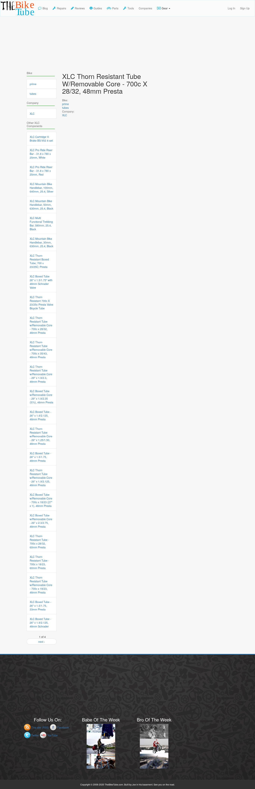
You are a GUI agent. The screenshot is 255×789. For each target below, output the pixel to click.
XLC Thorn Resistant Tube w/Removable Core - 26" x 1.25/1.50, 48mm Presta (41, 436)
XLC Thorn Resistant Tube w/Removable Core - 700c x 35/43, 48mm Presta (41, 349)
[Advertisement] (127, 42)
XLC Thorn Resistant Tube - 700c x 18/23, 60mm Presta (39, 562)
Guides (98, 8)
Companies (145, 8)
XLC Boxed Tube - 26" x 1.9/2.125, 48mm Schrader (40, 622)
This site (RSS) (40, 727)
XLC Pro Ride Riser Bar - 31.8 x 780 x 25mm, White (41, 153)
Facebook (63, 727)
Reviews (80, 8)
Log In (231, 8)
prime (65, 104)
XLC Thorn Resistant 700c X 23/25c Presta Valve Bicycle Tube (41, 302)
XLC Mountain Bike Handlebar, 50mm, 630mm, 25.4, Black (41, 204)
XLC (64, 115)
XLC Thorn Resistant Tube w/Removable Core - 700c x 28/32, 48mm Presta (41, 325)
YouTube (52, 735)
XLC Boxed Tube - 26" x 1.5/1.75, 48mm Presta (40, 457)
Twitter (35, 735)
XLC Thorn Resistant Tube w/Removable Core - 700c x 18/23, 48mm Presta (41, 585)
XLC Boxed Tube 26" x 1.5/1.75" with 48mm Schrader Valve (41, 281)
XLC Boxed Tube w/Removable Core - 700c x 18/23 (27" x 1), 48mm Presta (41, 500)
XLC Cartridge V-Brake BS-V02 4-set (41, 138)
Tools (131, 8)
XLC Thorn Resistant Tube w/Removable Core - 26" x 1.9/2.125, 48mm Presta (41, 477)
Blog (45, 8)
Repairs (61, 8)
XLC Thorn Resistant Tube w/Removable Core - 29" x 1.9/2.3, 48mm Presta (41, 374)
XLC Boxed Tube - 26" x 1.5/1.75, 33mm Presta (40, 605)
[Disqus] (112, 227)
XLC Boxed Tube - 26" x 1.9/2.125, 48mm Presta (40, 415)
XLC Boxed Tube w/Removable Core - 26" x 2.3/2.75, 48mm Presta (41, 520)
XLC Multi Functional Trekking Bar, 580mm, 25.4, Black (41, 223)
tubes (65, 108)
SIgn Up (245, 8)
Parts (115, 8)
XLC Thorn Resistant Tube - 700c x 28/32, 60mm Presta (39, 541)
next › (41, 641)
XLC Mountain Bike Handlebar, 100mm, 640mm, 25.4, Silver (41, 187)
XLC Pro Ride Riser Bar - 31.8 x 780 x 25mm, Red (41, 170)
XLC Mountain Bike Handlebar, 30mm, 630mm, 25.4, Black (41, 242)
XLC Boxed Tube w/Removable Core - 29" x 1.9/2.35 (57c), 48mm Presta (41, 396)
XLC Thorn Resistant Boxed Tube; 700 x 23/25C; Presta (39, 261)
